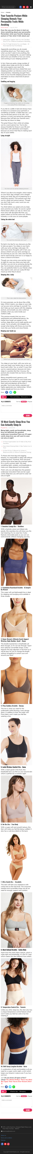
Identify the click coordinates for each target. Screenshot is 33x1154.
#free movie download (8, 7)
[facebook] (20, 7)
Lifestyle (8, 12)
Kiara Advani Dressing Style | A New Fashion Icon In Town (17, 447)
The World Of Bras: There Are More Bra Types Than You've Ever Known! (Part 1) (16, 1082)
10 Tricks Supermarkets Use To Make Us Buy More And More (17, 442)
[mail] (30, 7)
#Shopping (23, 1091)
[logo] (6, 1122)
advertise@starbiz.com (9, 1131)
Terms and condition (6, 1138)
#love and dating (14, 397)
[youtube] (24, 7)
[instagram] (27, 7)
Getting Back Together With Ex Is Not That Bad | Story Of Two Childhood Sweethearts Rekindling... (17, 40)
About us (3, 1135)
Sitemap (3, 1140)
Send (28, 415)
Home (2, 12)
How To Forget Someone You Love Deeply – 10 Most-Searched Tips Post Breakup (16, 45)
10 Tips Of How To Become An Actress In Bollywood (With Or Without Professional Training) (17, 451)
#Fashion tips (14, 1091)
